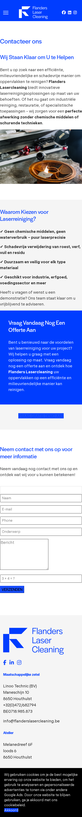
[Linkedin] (69, 12)
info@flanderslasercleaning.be (31, 721)
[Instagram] (75, 12)
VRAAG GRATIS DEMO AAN (41, 415)
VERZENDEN (12, 589)
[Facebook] (64, 12)
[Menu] (5, 12)
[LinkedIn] (11, 663)
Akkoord (11, 810)
